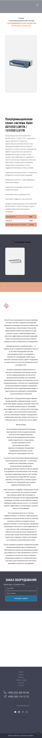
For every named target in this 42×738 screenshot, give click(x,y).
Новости (21, 685)
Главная (21, 18)
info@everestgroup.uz (23, 705)
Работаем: (16, 703)
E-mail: (14, 705)
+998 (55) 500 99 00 (18, 692)
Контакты (21, 683)
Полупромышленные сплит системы (21, 21)
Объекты (21, 677)
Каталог (21, 675)
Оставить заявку (21, 680)
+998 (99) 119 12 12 (18, 696)
